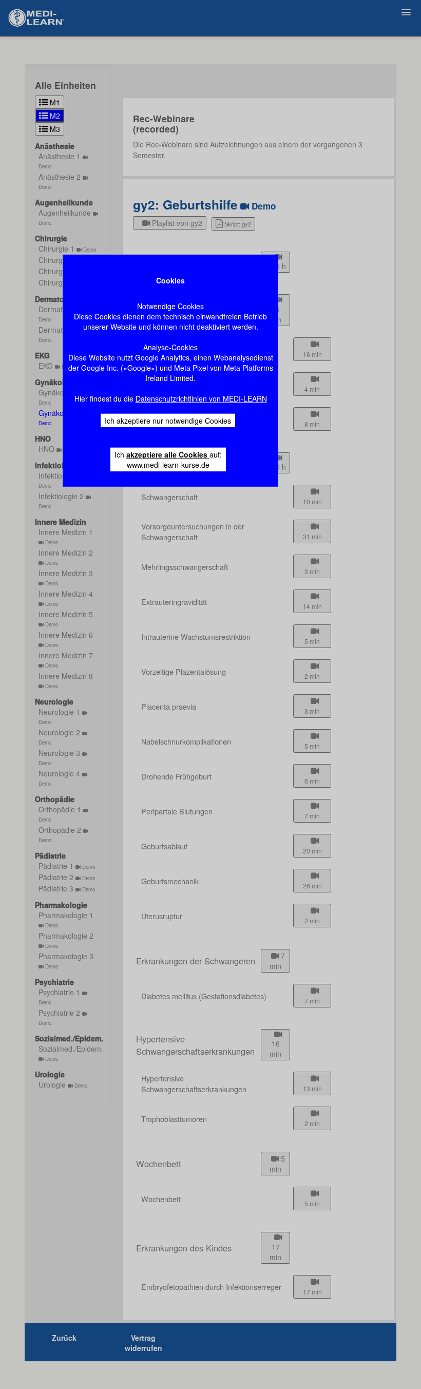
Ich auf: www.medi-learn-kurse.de (168, 459)
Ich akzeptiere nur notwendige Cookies (168, 420)
